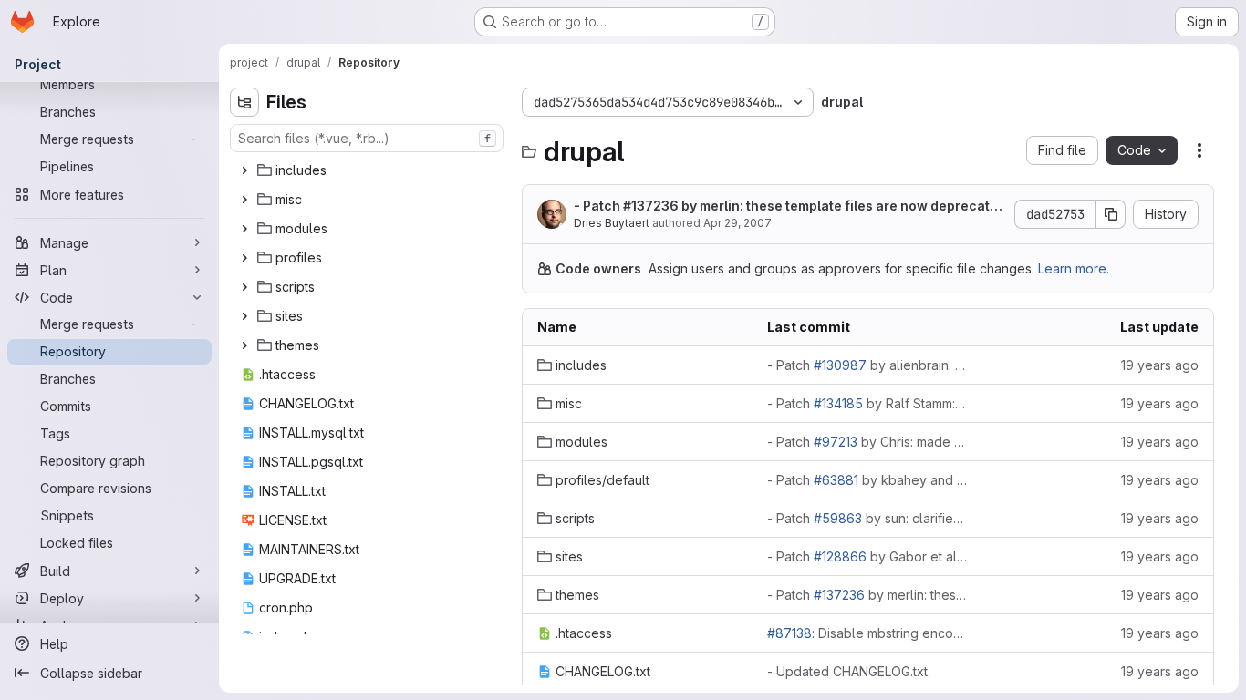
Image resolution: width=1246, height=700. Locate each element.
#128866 (840, 556)
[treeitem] (369, 170)
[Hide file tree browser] (244, 102)
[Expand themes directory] (244, 345)
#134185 (838, 403)
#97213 (835, 441)
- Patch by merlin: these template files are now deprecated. (786, 206)
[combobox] (367, 138)
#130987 (840, 365)
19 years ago (1160, 365)
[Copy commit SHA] (1111, 214)
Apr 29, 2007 (737, 223)
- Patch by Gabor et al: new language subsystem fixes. (867, 556)
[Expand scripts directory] (244, 287)
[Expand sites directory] (244, 316)
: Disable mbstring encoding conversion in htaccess (867, 633)
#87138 (789, 633)
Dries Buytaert (611, 223)
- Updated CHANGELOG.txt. (848, 671)
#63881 (836, 480)
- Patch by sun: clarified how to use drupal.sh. (867, 518)
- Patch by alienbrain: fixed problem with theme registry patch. (867, 365)
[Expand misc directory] (244, 200)
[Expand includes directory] (244, 170)
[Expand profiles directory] (244, 258)
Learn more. (1073, 268)
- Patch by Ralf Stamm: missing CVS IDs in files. (867, 403)
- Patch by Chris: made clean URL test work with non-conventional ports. (867, 441)
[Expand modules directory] (244, 229)
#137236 (651, 205)
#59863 (838, 518)
